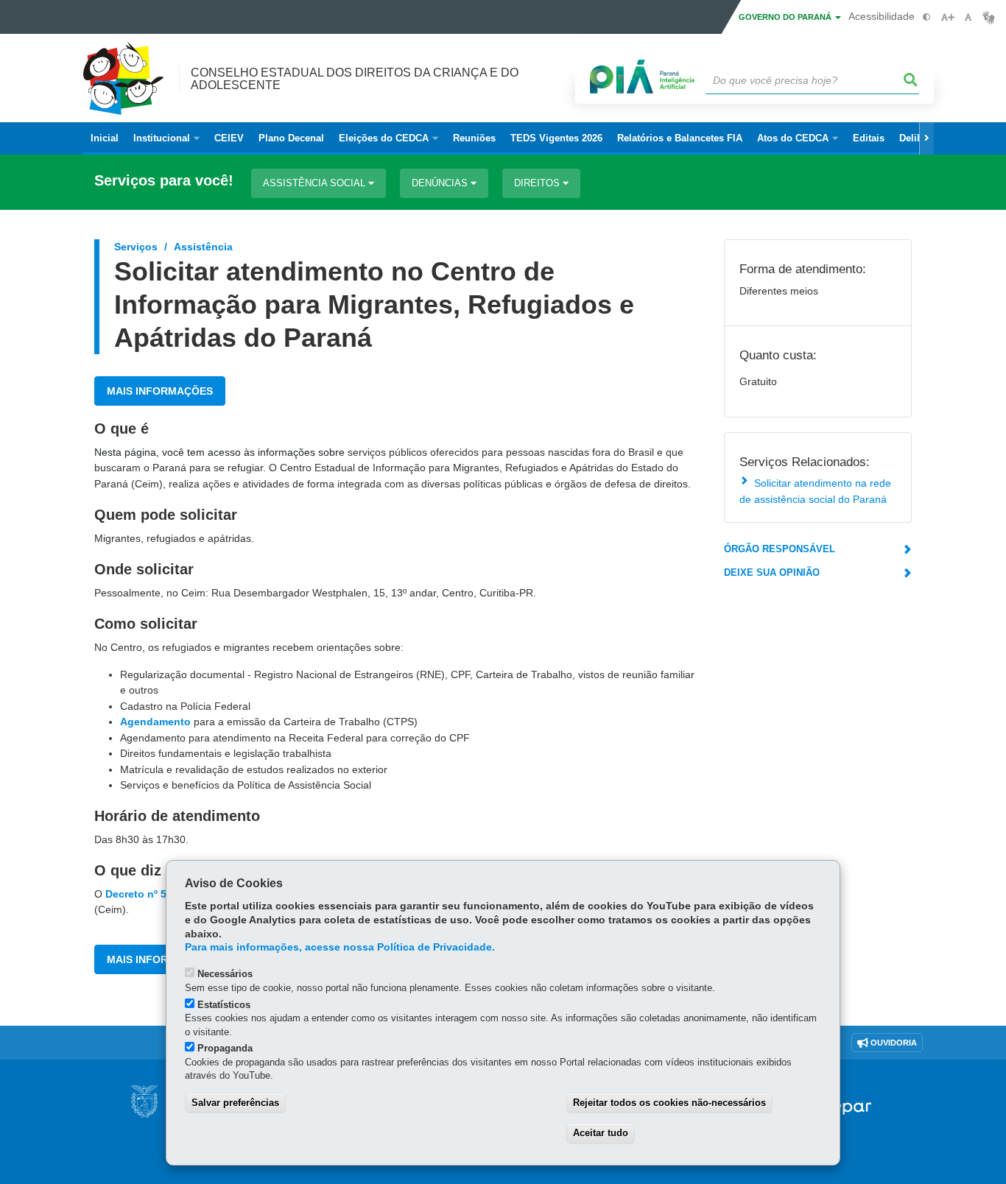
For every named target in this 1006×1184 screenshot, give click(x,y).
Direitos (538, 182)
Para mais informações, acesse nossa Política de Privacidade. (340, 947)
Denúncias (441, 182)
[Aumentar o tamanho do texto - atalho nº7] (947, 17)
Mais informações (160, 391)
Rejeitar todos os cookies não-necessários (669, 1102)
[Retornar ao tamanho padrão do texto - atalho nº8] (968, 17)
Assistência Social (315, 182)
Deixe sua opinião (772, 572)
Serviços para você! (163, 180)
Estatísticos (223, 1004)
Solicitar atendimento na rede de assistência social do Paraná (815, 490)
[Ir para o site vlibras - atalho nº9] (988, 17)
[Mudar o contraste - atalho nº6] (926, 17)
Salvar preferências (235, 1102)
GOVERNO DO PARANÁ (786, 17)
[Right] (926, 138)
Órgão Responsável (779, 548)
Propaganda (225, 1048)
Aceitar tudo (600, 1132)
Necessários (225, 973)
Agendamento (155, 721)
